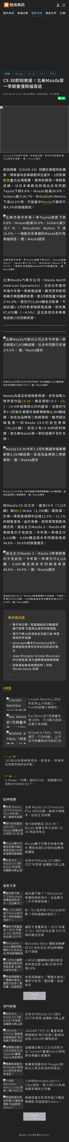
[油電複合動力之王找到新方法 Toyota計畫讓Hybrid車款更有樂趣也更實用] (13, 1052)
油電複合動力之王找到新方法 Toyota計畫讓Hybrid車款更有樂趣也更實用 (45, 1051)
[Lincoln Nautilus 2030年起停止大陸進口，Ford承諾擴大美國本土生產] (16, 704)
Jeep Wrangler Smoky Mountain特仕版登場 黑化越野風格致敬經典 (36, 658)
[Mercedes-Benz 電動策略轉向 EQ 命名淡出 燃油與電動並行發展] (13, 948)
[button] (63, 4)
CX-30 (31, 73)
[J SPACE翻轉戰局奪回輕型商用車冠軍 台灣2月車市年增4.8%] (13, 965)
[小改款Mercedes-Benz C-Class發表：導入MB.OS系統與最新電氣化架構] (13, 1085)
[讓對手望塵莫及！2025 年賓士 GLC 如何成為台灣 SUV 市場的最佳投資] (13, 931)
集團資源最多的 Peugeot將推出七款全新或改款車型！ (44, 1066)
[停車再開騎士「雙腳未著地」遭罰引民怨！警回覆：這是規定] (13, 981)
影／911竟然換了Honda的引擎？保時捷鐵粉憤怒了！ (45, 912)
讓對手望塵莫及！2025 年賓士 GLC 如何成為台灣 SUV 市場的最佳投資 (45, 931)
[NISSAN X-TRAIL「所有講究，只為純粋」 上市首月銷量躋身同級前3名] (16, 737)
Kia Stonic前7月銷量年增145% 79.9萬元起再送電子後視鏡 (45, 720)
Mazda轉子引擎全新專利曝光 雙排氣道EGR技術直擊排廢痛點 (44, 848)
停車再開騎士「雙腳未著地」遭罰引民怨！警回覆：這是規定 (45, 981)
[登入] (58, 5)
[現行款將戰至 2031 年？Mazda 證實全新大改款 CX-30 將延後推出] (13, 828)
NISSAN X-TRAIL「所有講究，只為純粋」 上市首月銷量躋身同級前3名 (45, 737)
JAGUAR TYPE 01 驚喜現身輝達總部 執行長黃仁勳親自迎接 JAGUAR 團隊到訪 (44, 1035)
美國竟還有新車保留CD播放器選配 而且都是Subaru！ (44, 1099)
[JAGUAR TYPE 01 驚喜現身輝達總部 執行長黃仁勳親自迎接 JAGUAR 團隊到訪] (13, 1035)
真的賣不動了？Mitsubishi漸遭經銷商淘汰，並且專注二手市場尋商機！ (44, 897)
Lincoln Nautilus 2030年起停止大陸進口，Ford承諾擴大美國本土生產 (44, 703)
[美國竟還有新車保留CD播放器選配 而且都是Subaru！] (13, 1102)
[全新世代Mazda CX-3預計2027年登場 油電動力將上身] (13, 865)
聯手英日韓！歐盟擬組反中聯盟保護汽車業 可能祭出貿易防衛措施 (35, 626)
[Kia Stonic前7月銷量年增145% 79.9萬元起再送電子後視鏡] (16, 720)
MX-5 (53, 73)
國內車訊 (8, 13)
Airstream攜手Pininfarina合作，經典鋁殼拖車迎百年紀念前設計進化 (35, 646)
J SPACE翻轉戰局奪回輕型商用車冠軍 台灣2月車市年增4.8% (44, 964)
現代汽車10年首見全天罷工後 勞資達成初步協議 (36, 635)
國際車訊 (36, 13)
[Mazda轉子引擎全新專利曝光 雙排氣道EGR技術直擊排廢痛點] (13, 848)
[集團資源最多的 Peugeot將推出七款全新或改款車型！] (13, 1069)
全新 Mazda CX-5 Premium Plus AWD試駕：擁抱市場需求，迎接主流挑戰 (45, 811)
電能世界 (51, 13)
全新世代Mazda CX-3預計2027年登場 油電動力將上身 (45, 862)
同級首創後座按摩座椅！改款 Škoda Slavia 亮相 (32, 667)
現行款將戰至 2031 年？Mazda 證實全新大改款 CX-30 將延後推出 (44, 828)
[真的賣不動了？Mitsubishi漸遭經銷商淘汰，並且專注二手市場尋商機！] (13, 898)
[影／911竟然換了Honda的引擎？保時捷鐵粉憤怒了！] (13, 914)
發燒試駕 (22, 13)
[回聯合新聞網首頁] (6, 4)
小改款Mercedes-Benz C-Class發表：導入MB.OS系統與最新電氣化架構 (45, 1085)
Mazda (19, 73)
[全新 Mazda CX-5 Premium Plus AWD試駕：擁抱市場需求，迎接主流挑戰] (13, 812)
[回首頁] (17, 4)
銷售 (7, 73)
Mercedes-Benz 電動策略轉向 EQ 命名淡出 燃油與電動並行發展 (45, 947)
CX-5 (42, 73)
